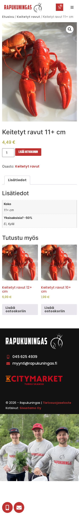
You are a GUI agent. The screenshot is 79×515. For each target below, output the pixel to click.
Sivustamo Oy (30, 408)
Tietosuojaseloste (57, 403)
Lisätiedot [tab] (17, 180)
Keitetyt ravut (28, 17)
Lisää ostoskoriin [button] (15, 309)
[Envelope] (19, 507)
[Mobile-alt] (7, 507)
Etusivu (8, 17)
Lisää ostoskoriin (28, 152)
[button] (72, 7)
